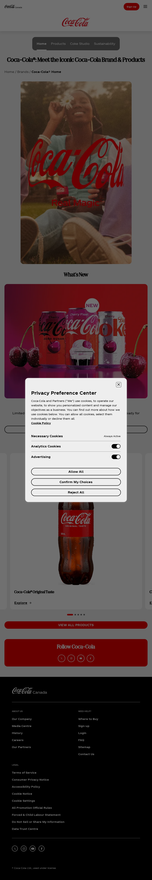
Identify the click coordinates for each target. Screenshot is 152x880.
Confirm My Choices (76, 482)
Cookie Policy (41, 423)
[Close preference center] (118, 384)
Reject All (76, 492)
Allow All (76, 471)
